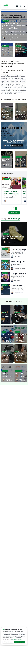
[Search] (21, 6)
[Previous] (12, 208)
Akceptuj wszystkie (20, 642)
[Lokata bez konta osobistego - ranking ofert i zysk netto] (14, 135)
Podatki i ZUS (5, 45)
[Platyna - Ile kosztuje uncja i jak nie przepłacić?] (14, 234)
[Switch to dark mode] (24, 6)
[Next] (16, 208)
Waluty (17, 109)
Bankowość (5, 20)
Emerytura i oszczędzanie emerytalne (7, 108)
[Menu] (17, 6)
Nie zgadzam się (8, 642)
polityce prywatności (16, 639)
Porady (4, 312)
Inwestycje (18, 45)
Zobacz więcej (14, 212)
